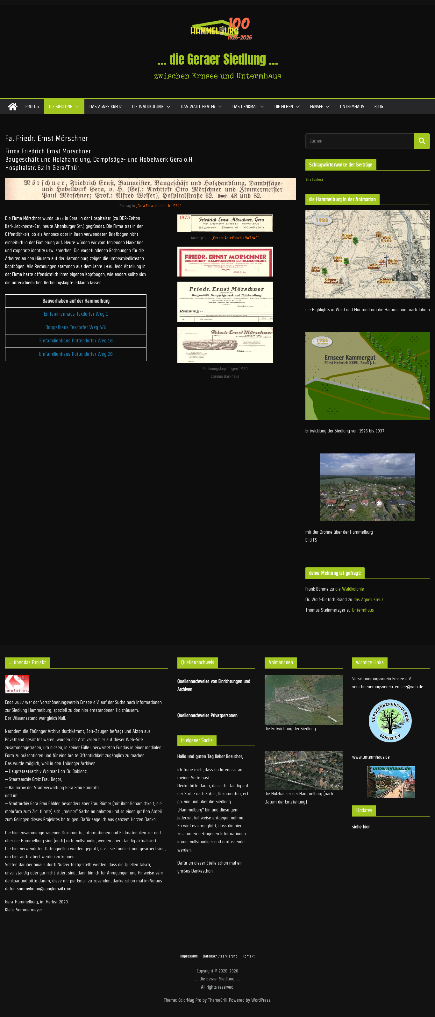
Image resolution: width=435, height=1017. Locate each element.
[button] (75, 106)
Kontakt (249, 956)
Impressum (189, 956)
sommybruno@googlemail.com (44, 888)
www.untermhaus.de (371, 757)
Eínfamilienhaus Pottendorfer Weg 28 (76, 354)
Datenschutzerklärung (220, 956)
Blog (378, 106)
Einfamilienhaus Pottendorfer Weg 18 (76, 340)
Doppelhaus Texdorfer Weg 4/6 (75, 327)
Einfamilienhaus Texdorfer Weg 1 (76, 314)
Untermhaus (352, 106)
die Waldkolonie (148, 106)
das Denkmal (244, 106)
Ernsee (316, 106)
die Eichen (284, 106)
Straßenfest (314, 179)
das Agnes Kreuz (105, 106)
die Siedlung (60, 106)
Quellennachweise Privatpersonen (207, 715)
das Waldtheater (198, 106)
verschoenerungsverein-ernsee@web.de (387, 686)
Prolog (32, 106)
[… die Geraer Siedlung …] (12, 106)
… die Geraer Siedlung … (217, 59)
